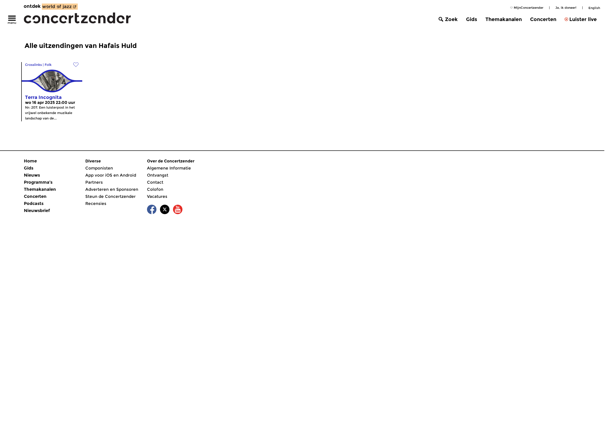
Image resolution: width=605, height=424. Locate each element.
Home (30, 161)
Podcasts (33, 203)
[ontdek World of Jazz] (60, 7)
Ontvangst (157, 175)
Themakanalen (503, 19)
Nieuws (32, 175)
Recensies (95, 203)
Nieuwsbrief (37, 210)
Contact (155, 182)
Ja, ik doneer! (565, 7)
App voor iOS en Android (110, 175)
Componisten (99, 168)
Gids (471, 19)
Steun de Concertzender (110, 196)
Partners (94, 182)
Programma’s (38, 182)
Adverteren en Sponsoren (111, 189)
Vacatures (157, 196)
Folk (48, 65)
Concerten (543, 19)
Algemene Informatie (169, 168)
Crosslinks (33, 65)
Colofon (155, 189)
